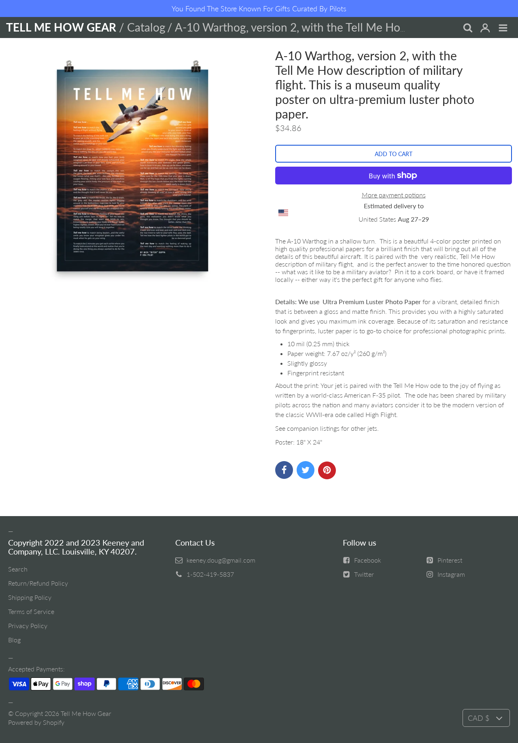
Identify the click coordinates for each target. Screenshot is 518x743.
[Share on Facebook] (284, 470)
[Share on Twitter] (305, 470)
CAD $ (478, 717)
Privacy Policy (27, 625)
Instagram (451, 574)
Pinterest (449, 560)
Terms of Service (31, 611)
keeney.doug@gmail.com (221, 560)
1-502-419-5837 (210, 574)
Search (18, 569)
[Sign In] (485, 28)
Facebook (367, 560)
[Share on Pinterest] (327, 470)
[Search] (467, 28)
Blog (14, 640)
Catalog (146, 27)
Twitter (364, 574)
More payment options (394, 195)
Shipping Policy (29, 597)
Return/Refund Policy (38, 583)
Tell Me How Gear (86, 713)
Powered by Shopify (36, 722)
